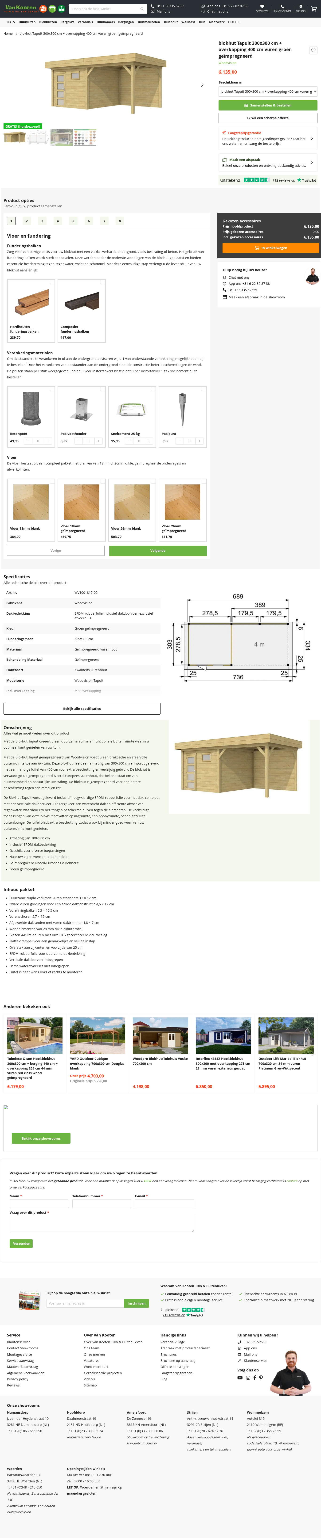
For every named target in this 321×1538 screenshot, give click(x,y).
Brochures (168, 1354)
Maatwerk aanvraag (22, 1367)
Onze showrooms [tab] (23, 1405)
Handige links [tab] (173, 1335)
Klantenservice (18, 1342)
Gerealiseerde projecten (103, 1373)
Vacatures (91, 1361)
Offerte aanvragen (174, 1367)
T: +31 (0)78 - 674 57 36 (205, 1431)
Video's (89, 1379)
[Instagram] (248, 1378)
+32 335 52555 (255, 1342)
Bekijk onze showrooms (41, 1138)
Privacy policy (17, 1379)
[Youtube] (240, 1378)
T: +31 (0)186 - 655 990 (24, 1431)
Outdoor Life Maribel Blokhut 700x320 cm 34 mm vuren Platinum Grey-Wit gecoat (282, 1063)
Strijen (192, 1412)
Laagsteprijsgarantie (176, 1373)
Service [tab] (13, 1335)
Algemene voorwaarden (25, 1373)
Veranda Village (172, 1342)
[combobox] (108, 9)
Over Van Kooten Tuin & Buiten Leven (113, 1342)
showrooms (270, 1294)
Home (8, 33)
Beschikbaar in (230, 82)
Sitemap (90, 1385)
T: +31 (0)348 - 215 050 (24, 1487)
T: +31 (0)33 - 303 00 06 (145, 1431)
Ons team (91, 1348)
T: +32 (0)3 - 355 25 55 (264, 1431)
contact (291, 1181)
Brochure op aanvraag (178, 1361)
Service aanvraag (20, 1361)
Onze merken (94, 1354)
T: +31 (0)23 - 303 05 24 (85, 1431)
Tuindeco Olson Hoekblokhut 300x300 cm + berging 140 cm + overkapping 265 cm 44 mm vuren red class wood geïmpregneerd (32, 1068)
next (312, 1053)
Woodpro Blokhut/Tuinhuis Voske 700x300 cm (160, 1061)
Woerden (14, 1469)
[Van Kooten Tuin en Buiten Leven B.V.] (34, 9)
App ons (250, 1348)
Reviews (13, 1385)
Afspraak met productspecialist (185, 1348)
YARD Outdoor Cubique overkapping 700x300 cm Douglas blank (97, 1063)
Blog (163, 1379)
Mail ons (250, 1354)
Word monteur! (96, 1367)
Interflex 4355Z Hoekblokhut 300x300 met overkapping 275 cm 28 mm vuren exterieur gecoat (223, 1063)
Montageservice (19, 1354)
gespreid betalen (196, 1294)
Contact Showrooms (22, 1348)
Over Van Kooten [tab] (100, 1335)
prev (8, 1053)
